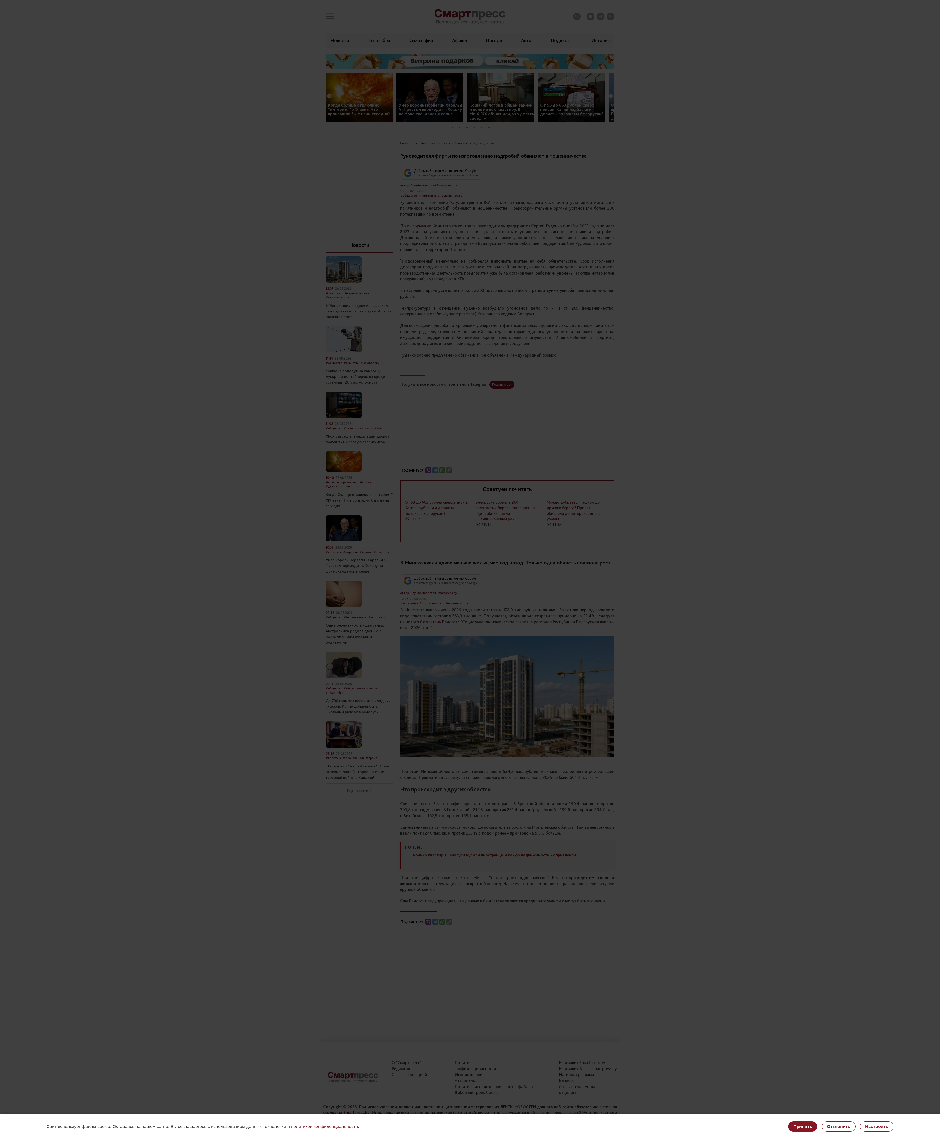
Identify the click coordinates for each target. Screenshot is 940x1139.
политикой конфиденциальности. (325, 1126)
